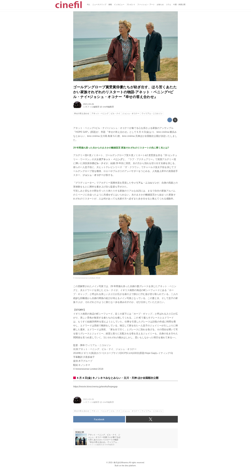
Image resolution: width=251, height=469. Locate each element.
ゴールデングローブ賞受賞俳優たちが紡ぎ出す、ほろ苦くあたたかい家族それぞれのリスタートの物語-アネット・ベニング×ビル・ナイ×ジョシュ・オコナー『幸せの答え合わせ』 (125, 92)
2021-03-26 (88, 104)
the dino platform (129, 465)
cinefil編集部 (108, 107)
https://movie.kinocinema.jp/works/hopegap (95, 386)
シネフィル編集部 (91, 107)
